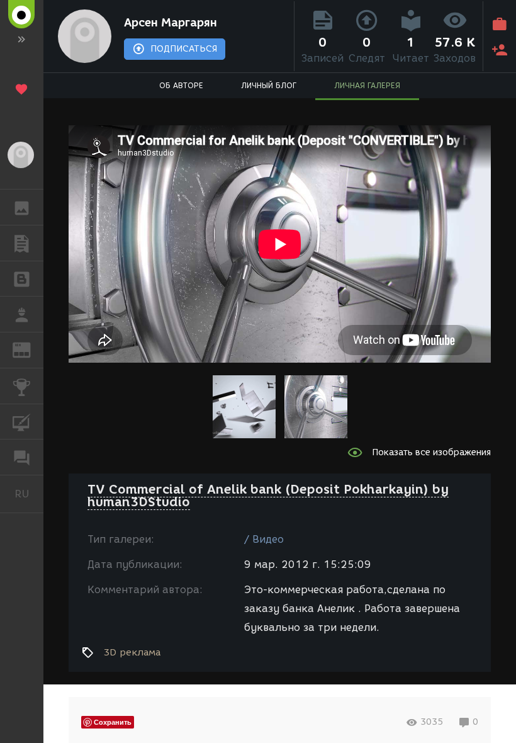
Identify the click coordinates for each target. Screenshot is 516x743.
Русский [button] (28, 493)
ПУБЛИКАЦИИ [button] (21, 243)
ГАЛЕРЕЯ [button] (21, 207)
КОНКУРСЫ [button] (21, 386)
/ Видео (264, 539)
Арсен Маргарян (170, 23)
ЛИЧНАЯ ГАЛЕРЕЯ (367, 85)
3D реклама (131, 652)
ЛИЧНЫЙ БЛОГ (268, 85)
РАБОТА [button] (21, 314)
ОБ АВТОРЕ (181, 85)
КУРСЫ (21, 422)
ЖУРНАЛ (29, 349)
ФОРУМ (21, 457)
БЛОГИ (21, 279)
